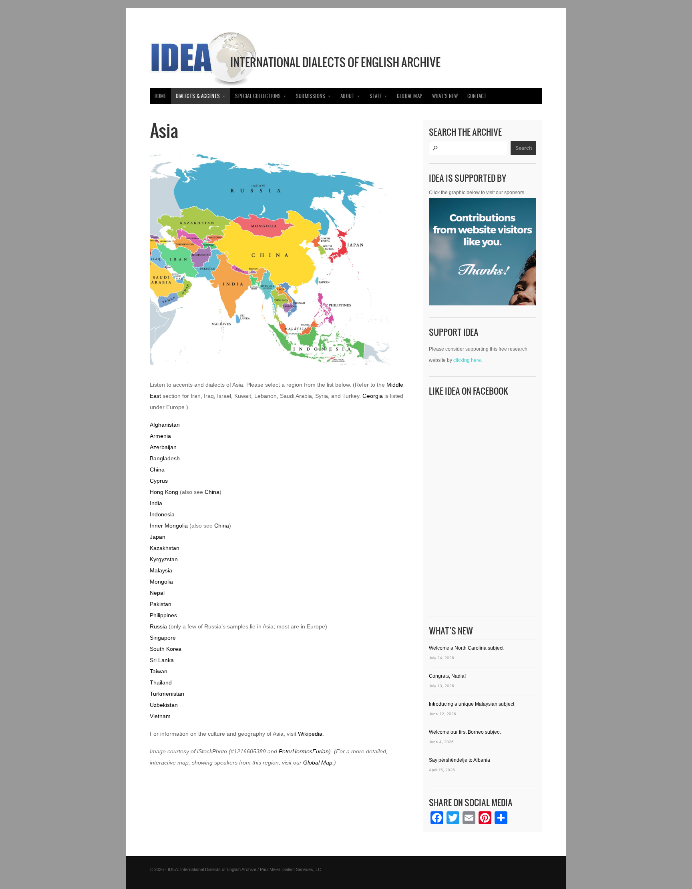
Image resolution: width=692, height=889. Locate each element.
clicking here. (467, 360)
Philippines (163, 615)
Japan (157, 537)
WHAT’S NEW (445, 96)
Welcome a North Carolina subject (466, 648)
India (156, 503)
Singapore (163, 637)
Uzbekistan (164, 705)
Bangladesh (165, 458)
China (157, 469)
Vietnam (160, 716)
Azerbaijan (163, 447)
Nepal (157, 593)
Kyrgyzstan (164, 559)
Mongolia (161, 581)
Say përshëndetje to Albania (459, 760)
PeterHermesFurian (304, 751)
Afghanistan (165, 424)
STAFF (376, 96)
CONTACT (477, 96)
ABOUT (347, 96)
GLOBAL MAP (409, 96)
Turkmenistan (167, 693)
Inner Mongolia (169, 525)
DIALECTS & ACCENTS (198, 96)
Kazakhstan (164, 548)
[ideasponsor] (482, 253)
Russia (158, 626)
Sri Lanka (162, 660)
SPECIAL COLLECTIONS (258, 96)
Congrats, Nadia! (447, 676)
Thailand (161, 682)
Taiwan (158, 671)
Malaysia (161, 570)
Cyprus (159, 481)
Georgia (372, 396)
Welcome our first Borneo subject (465, 732)
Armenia (160, 436)
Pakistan (160, 604)
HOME (160, 96)
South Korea (165, 649)
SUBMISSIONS (310, 96)
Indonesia (162, 514)
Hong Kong (164, 492)
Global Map (317, 762)
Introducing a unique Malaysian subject (471, 704)
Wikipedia (310, 733)
